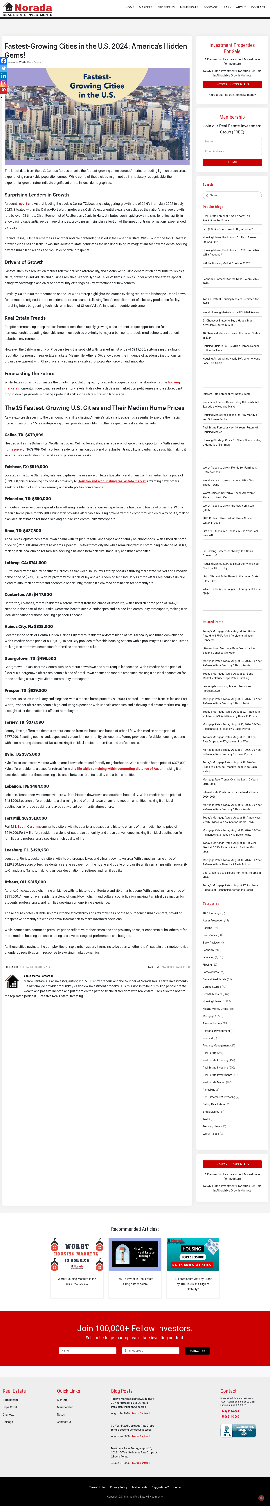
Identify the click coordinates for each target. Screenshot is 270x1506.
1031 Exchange (212, 913)
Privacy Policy (118, 1487)
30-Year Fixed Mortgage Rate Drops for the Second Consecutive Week (229, 650)
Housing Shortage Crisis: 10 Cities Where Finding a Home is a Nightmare (232, 442)
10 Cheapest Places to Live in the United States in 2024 (231, 335)
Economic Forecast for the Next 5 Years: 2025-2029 (231, 281)
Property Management (216, 1045)
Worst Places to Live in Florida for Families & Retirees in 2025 (230, 470)
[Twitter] (3, 68)
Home (177, 1487)
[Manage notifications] (261, 1498)
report (22, 204)
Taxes (206, 1119)
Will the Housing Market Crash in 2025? (226, 263)
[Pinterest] (3, 90)
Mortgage (208, 1016)
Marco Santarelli (141, 1413)
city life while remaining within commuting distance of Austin (117, 769)
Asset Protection (213, 920)
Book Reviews (211, 942)
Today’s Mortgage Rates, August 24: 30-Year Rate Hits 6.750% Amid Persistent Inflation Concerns (229, 636)
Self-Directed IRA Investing (219, 1097)
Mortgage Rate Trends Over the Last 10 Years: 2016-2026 (230, 782)
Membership (65, 1407)
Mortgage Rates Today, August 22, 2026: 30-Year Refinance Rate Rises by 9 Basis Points (232, 726)
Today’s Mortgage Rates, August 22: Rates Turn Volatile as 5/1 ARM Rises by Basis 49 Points (231, 714)
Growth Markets (212, 994)
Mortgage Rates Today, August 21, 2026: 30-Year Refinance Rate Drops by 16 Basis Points (232, 752)
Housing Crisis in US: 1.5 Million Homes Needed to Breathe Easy (231, 348)
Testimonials (139, 1487)
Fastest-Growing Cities (176, 967)
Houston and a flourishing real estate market (112, 481)
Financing (208, 957)
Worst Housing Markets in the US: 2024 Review (231, 312)
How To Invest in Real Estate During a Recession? (134, 1281)
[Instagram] (3, 83)
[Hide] (1, 97)
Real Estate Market (214, 1082)
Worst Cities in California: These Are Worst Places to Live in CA (229, 495)
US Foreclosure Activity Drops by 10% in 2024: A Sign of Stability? (193, 1284)
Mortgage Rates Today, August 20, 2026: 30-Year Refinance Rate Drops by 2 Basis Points (232, 807)
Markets (62, 1399)
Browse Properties (232, 84)
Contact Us (64, 1422)
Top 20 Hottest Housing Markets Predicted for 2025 (231, 301)
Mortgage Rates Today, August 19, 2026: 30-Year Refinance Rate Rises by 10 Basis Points (232, 832)
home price (13, 449)
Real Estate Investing (215, 1060)
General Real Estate (214, 979)
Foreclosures (211, 972)
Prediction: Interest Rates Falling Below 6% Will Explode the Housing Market (231, 404)
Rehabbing (209, 1089)
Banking (207, 928)
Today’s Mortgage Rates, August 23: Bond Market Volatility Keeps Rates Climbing (228, 676)
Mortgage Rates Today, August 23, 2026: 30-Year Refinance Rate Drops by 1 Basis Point (232, 701)
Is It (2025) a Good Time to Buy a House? (228, 229)
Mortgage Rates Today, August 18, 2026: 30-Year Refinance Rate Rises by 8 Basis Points (232, 862)
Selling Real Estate (214, 1104)
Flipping (207, 964)
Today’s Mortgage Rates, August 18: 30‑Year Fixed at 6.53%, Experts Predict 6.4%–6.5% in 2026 (229, 847)
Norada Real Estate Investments (27, 8)
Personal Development (216, 1030)
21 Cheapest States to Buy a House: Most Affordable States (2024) (228, 323)
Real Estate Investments (217, 1075)
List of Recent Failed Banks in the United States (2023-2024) (231, 579)
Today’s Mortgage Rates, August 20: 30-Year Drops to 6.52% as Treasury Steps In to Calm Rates (230, 767)
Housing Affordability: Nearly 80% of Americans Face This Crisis (231, 361)
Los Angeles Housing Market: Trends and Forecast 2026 (227, 688)
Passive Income (212, 1023)
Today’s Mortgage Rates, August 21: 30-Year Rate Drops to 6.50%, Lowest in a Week (229, 739)
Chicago (8, 1422)
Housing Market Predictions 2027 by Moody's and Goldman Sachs (230, 417)
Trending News (212, 1126)
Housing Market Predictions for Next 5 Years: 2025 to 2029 (230, 240)
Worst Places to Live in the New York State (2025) (229, 508)
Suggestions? (160, 1487)
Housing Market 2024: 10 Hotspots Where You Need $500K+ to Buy (231, 566)
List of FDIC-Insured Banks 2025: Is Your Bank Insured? (230, 533)
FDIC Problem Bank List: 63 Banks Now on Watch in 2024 (228, 520)
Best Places (210, 935)
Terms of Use (97, 1487)
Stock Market (211, 1111)
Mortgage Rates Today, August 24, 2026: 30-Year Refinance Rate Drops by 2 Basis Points (232, 663)
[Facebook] (3, 61)
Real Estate (209, 1053)
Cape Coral (10, 1407)
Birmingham (10, 1399)
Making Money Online (215, 1008)
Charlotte (8, 1414)
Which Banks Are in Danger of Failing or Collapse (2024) (232, 591)
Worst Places (211, 1133)
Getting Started (212, 986)
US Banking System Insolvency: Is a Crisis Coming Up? (228, 553)
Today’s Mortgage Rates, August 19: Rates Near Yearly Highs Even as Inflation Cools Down (231, 820)
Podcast (208, 1038)
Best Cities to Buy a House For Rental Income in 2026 (232, 875)
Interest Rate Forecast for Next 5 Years (227, 394)
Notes (61, 1414)
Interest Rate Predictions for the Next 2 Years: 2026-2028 (230, 794)
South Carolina (28, 826)
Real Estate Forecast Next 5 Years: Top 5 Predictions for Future (227, 218)
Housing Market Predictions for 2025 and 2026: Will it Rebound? (231, 252)
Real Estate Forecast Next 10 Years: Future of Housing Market (230, 430)
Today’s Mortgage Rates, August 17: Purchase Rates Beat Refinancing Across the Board (230, 888)
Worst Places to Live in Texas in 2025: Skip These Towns (228, 482)
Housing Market (212, 1001)
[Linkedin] (3, 75)
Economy (208, 950)
